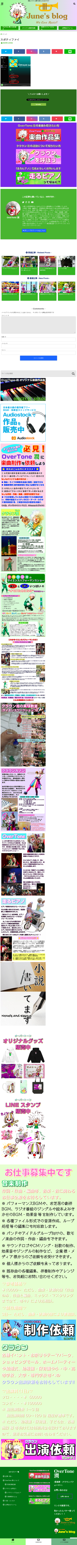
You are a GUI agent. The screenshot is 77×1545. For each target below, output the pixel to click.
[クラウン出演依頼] (38, 1450)
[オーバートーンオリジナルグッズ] (23, 1065)
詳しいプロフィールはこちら (34, 230)
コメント (5, 315)
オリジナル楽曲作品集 (28, 28)
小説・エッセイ (10, 1500)
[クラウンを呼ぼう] (38, 156)
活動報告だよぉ (12, 1496)
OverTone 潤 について (12, 1480)
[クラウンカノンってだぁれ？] (23, 800)
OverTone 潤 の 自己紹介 (9, 28)
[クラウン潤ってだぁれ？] (23, 540)
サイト (4, 350)
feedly (39, 104)
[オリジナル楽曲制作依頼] (38, 1330)
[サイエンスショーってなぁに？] (23, 605)
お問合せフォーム (67, 28)
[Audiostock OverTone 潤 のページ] (23, 423)
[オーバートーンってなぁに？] (23, 864)
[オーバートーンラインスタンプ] (23, 1129)
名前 (4, 337)
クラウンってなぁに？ (14, 1492)
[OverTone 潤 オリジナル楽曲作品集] (38, 135)
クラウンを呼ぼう (10, 1488)
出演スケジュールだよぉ (47, 28)
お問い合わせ (65, 1496)
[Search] (73, 374)
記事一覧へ (8, 1476)
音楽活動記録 (11, 1484)
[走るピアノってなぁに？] (38, 178)
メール (5, 343)
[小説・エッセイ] (23, 994)
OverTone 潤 (13, 217)
